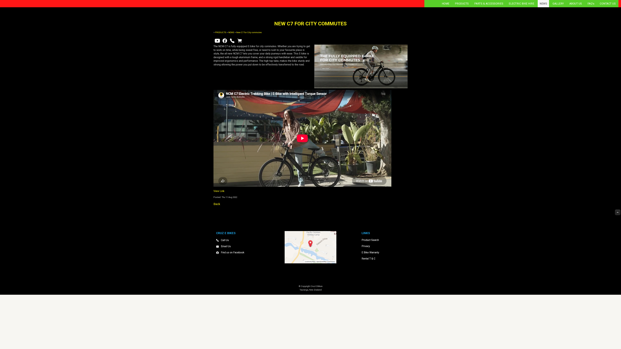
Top (618, 212)
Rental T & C (368, 258)
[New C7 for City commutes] (361, 87)
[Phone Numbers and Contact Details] (232, 41)
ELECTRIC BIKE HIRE (521, 3)
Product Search (370, 240)
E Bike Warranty (370, 252)
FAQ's (591, 3)
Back (216, 204)
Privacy (366, 246)
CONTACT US (608, 3)
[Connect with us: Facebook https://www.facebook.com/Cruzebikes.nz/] (224, 41)
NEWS (543, 3)
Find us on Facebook (232, 252)
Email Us (226, 246)
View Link (218, 191)
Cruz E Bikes (316, 286)
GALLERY (558, 3)
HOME (445, 3)
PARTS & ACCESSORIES (488, 3)
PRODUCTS (462, 3)
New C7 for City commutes (249, 32)
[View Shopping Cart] (239, 41)
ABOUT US (575, 3)
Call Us (225, 240)
